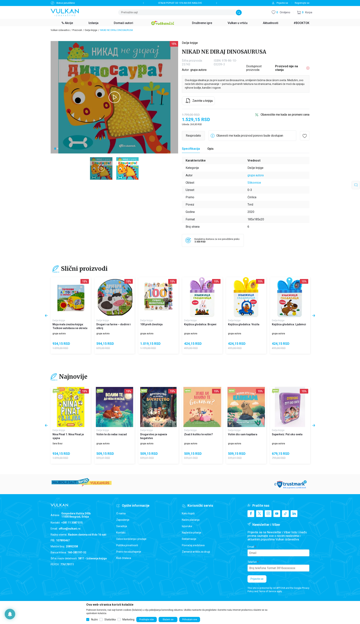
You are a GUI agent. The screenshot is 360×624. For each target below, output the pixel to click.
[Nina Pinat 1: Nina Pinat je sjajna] (71, 407)
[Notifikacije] (10, 614)
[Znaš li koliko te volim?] (202, 407)
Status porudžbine (65, 3)
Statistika (110, 619)
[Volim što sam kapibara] (246, 407)
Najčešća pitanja (191, 532)
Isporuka (187, 526)
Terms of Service (267, 591)
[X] (259, 513)
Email (251, 546)
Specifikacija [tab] (191, 148)
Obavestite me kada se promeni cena (285, 114)
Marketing (128, 619)
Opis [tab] (210, 148)
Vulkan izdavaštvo (60, 30)
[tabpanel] (114, 97)
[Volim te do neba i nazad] (114, 407)
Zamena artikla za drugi (196, 551)
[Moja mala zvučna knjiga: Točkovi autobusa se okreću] (71, 297)
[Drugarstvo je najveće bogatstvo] (158, 407)
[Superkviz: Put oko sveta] (290, 407)
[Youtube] (276, 513)
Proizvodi (77, 30)
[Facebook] (251, 513)
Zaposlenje (122, 519)
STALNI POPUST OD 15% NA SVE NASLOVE (180, 3)
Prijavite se (256, 578)
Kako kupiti (188, 513)
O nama (121, 513)
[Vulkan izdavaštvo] (65, 12)
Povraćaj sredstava (193, 545)
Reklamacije (189, 538)
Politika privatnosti (127, 545)
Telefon (252, 561)
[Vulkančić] (162, 22)
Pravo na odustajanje (128, 551)
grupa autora (198, 70)
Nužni (94, 619)
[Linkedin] (294, 513)
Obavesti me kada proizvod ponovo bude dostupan (249, 135)
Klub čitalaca (123, 558)
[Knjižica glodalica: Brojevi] (202, 297)
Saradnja (121, 526)
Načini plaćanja (191, 519)
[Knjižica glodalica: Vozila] (246, 297)
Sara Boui (57, 443)
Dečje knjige (91, 30)
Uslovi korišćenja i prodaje (131, 538)
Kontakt (120, 532)
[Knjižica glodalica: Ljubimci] (290, 297)
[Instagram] (268, 513)
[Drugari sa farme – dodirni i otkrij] (114, 297)
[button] (304, 12)
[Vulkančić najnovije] (56, 391)
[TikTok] (285, 513)
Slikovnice (254, 182)
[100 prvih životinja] (158, 297)
